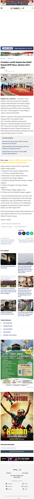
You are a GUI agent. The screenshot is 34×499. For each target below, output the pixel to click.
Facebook (9, 483)
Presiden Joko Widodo (20, 226)
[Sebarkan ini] (20, 233)
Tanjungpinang (7, 329)
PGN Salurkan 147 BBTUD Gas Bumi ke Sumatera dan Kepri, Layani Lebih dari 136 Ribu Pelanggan (8, 291)
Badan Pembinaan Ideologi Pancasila (11, 223)
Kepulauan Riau (7, 323)
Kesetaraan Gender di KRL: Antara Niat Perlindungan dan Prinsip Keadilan (25, 314)
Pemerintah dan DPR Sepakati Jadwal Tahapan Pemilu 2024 (25, 240)
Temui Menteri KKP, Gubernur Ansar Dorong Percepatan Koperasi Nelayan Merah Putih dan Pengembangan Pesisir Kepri (25, 292)
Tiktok (25, 489)
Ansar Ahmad (7, 332)
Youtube (10, 489)
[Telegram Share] (27, 233)
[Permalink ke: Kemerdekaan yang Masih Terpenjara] (8, 259)
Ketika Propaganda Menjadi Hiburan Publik (7, 313)
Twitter (25, 483)
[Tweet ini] (24, 233)
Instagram (25, 486)
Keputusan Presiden (7, 226)
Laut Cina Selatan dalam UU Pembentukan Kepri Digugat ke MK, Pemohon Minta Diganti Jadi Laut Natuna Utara (25, 269)
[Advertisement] (17, 28)
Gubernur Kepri (7, 326)
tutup (18, 498)
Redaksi (8, 473)
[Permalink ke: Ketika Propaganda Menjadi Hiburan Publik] (8, 305)
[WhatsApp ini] (31, 233)
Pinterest (10, 486)
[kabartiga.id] (17, 8)
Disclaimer (25, 473)
